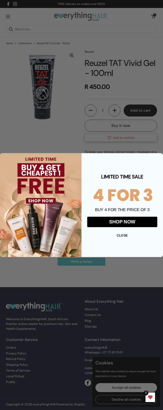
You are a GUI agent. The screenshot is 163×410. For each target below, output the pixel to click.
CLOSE (122, 235)
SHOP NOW (122, 221)
